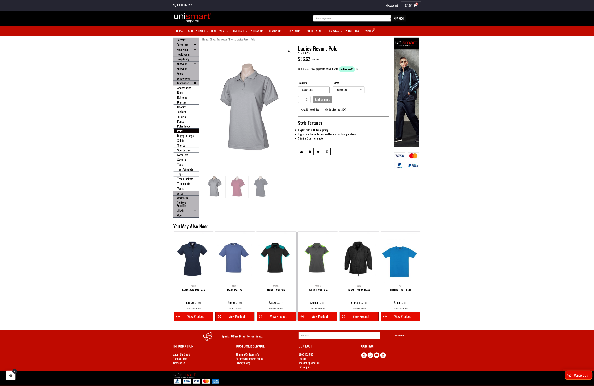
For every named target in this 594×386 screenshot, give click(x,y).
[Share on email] (301, 151)
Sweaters (182, 155)
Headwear (333, 31)
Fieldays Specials (181, 204)
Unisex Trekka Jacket (359, 290)
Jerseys (181, 116)
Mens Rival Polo (276, 290)
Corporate (238, 31)
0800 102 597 (184, 5)
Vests (180, 188)
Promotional (353, 31)
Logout (302, 359)
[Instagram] (370, 355)
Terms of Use (180, 359)
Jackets (181, 111)
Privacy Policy (243, 363)
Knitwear (182, 64)
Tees (180, 164)
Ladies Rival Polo (318, 290)
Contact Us (179, 363)
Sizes (336, 83)
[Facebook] (364, 355)
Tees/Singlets (185, 169)
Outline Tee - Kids (400, 290)
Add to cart (322, 99)
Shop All (180, 31)
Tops (180, 174)
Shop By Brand (196, 31)
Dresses (181, 102)
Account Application (309, 363)
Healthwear (218, 31)
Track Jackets (185, 178)
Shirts (180, 140)
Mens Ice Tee (235, 290)
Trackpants (183, 183)
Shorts (181, 145)
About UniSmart (181, 354)
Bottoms (182, 40)
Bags (180, 92)
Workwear (256, 31)
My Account (392, 5)
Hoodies (181, 107)
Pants (180, 121)
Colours (303, 83)
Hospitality (294, 31)
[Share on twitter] (318, 151)
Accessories (184, 87)
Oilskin (180, 210)
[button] (289, 51)
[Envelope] (376, 355)
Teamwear (275, 31)
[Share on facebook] (310, 151)
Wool (179, 215)
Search (399, 18)
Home (205, 39)
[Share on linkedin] (327, 151)
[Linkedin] (383, 355)
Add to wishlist (311, 109)
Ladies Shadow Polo (193, 290)
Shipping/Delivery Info (247, 354)
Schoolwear (314, 31)
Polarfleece (184, 126)
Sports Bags (184, 150)
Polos (180, 73)
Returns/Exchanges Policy (249, 359)
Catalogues (304, 367)
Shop (212, 39)
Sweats (181, 159)
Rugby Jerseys (185, 135)
